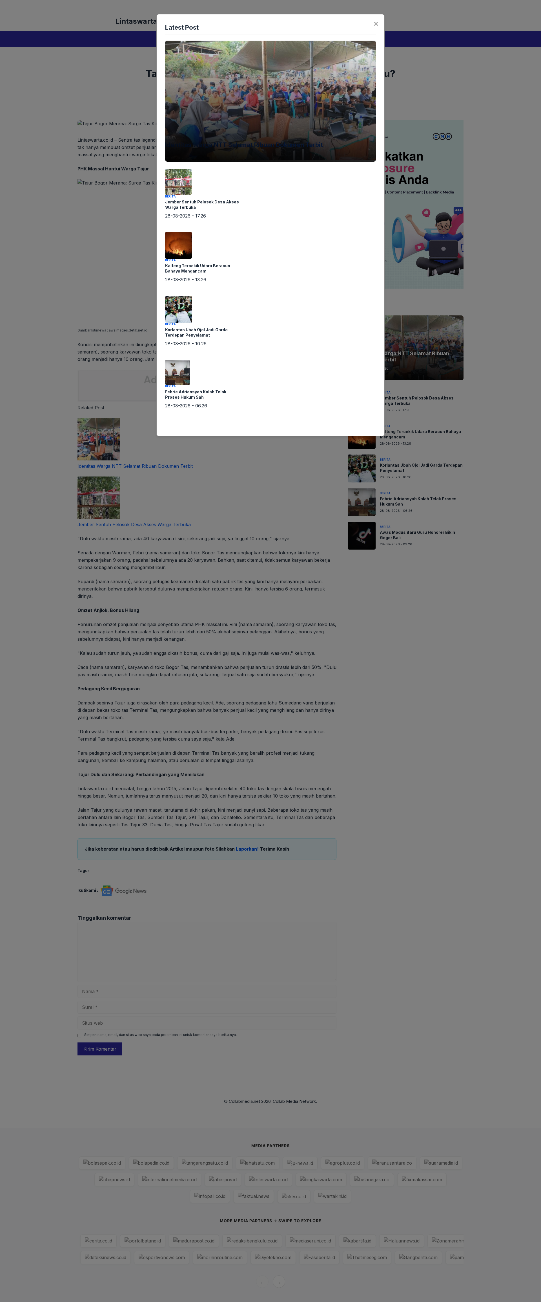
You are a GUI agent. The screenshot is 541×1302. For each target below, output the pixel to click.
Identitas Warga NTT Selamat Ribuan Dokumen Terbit (244, 144)
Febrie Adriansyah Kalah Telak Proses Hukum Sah (195, 394)
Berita (170, 137)
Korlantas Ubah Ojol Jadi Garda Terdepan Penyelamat (196, 332)
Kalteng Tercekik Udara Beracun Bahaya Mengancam (197, 268)
